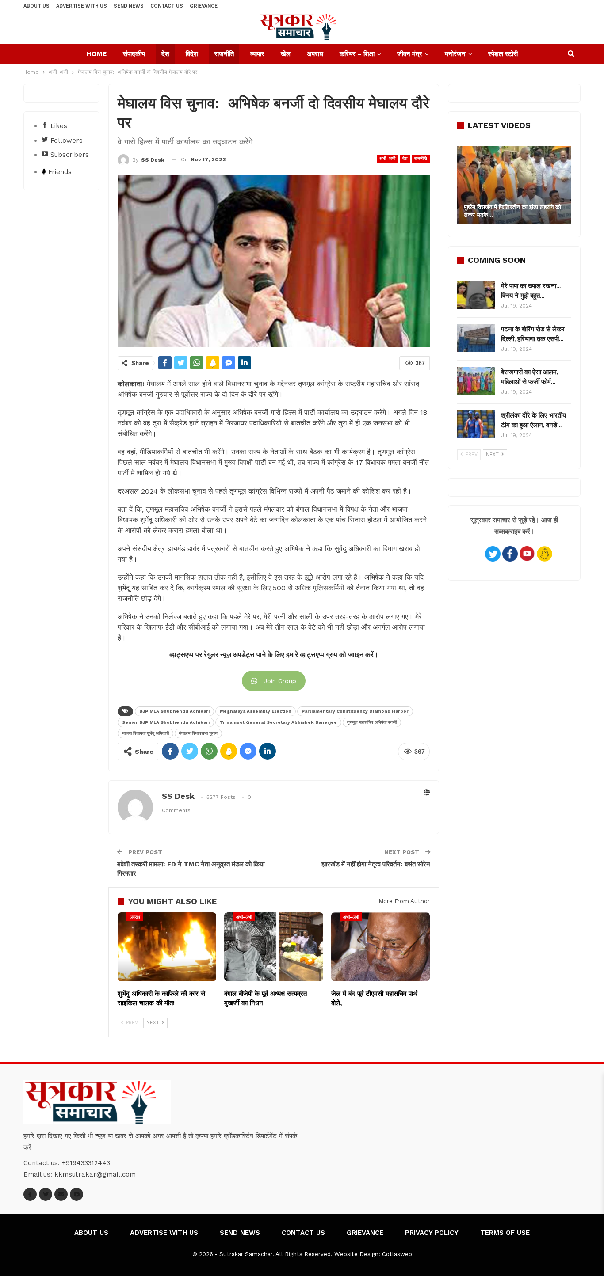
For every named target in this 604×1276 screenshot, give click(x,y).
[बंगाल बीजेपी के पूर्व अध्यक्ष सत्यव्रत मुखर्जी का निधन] (273, 946)
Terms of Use (505, 1233)
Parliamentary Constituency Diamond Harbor (355, 711)
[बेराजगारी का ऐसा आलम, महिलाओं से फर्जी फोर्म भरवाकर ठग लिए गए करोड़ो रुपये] (476, 381)
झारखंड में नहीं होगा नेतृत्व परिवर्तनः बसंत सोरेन (375, 864)
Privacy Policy (432, 1233)
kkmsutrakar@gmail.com (95, 1174)
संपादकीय (134, 54)
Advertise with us (81, 6)
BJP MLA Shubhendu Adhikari (174, 711)
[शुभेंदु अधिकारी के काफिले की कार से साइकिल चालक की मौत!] (167, 946)
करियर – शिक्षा (357, 54)
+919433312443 (86, 1163)
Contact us (166, 6)
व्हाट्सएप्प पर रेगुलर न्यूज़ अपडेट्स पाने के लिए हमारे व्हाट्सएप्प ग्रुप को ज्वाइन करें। (273, 655)
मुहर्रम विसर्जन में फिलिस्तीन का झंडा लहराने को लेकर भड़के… (512, 211)
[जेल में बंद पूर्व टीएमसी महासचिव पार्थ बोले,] (380, 946)
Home (97, 54)
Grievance (204, 6)
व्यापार (257, 54)
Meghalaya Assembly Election (255, 711)
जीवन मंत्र (409, 54)
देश (165, 54)
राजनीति (224, 54)
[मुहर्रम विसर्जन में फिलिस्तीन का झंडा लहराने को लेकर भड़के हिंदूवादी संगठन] (514, 185)
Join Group (280, 680)
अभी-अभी (387, 158)
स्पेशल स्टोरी (503, 54)
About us (36, 6)
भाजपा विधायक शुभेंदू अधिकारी (145, 733)
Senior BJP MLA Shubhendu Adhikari (166, 722)
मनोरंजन (455, 54)
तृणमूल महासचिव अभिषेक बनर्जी (372, 722)
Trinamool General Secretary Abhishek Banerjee (278, 722)
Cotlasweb (397, 1254)
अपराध (315, 54)
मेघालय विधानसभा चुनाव (198, 733)
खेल (286, 54)
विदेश (192, 54)
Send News (129, 6)
